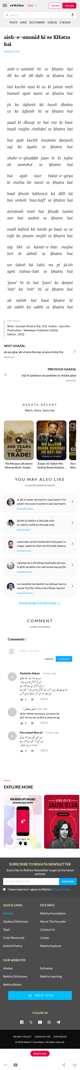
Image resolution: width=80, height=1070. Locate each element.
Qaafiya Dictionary (15, 921)
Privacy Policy (61, 889)
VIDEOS (52, 22)
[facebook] (22, 1022)
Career (44, 937)
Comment (64, 658)
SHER (23, 22)
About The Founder (53, 921)
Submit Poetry (12, 945)
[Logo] (16, 5)
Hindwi (8, 968)
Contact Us (47, 929)
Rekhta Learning (51, 976)
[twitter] (31, 1022)
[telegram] (58, 1022)
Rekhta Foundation (53, 913)
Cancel (49, 658)
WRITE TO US (44, 995)
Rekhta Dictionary (15, 976)
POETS (13, 22)
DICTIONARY (37, 22)
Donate (55, 5)
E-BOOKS (65, 22)
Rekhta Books (12, 984)
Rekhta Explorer (51, 945)
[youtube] (40, 1022)
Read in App (40, 1053)
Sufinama (46, 968)
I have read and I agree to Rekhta (39, 889)
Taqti (6, 929)
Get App (69, 5)
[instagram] (49, 1022)
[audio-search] (73, 15)
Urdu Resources (13, 937)
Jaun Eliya (12, 52)
